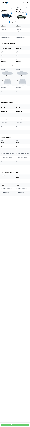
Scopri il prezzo (15, 424)
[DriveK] (5, 3)
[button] (21, 31)
